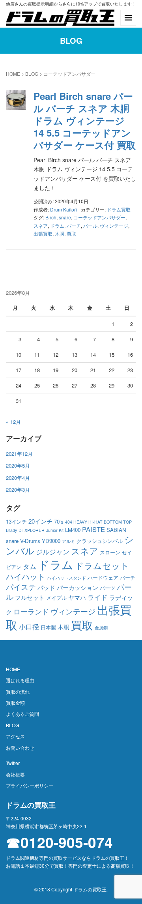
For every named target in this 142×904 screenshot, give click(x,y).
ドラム (57, 225)
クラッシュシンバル (100, 541)
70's (59, 521)
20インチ (40, 521)
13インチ (16, 521)
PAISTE (93, 529)
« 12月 (13, 421)
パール (90, 225)
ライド (98, 597)
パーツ (107, 587)
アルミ (68, 541)
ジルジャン (52, 551)
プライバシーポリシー (29, 785)
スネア (41, 225)
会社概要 (15, 774)
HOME (13, 73)
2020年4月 (18, 477)
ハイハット (25, 576)
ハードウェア (103, 577)
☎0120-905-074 (59, 842)
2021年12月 (19, 453)
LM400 (72, 529)
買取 (71, 233)
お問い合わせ (20, 747)
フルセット (30, 597)
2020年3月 (18, 489)
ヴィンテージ (114, 225)
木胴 (59, 233)
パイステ (21, 586)
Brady (11, 530)
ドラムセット (102, 565)
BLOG (31, 73)
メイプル (56, 597)
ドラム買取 (119, 209)
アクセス (15, 736)
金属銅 (101, 628)
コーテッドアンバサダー (99, 217)
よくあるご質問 (22, 713)
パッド (46, 587)
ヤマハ (77, 597)
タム (29, 566)
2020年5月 (18, 465)
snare (65, 217)
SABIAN (116, 529)
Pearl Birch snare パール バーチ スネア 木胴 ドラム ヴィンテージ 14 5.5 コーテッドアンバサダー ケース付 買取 (85, 120)
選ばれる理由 (20, 680)
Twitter (13, 763)
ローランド (31, 611)
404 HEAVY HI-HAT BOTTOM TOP (98, 522)
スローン (110, 552)
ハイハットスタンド (66, 578)
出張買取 (43, 233)
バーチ (74, 225)
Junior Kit (55, 530)
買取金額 (15, 702)
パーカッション (77, 587)
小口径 (29, 626)
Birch (50, 217)
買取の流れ (18, 691)
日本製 (48, 627)
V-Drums (30, 541)
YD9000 (51, 541)
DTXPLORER (32, 530)
